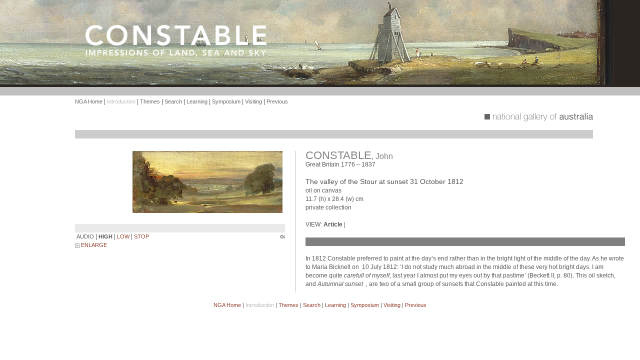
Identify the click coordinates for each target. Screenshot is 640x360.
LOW (123, 237)
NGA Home (88, 101)
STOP (141, 237)
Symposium (226, 101)
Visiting (253, 101)
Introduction (121, 101)
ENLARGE (93, 245)
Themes (150, 101)
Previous (277, 101)
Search (173, 101)
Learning (197, 101)
